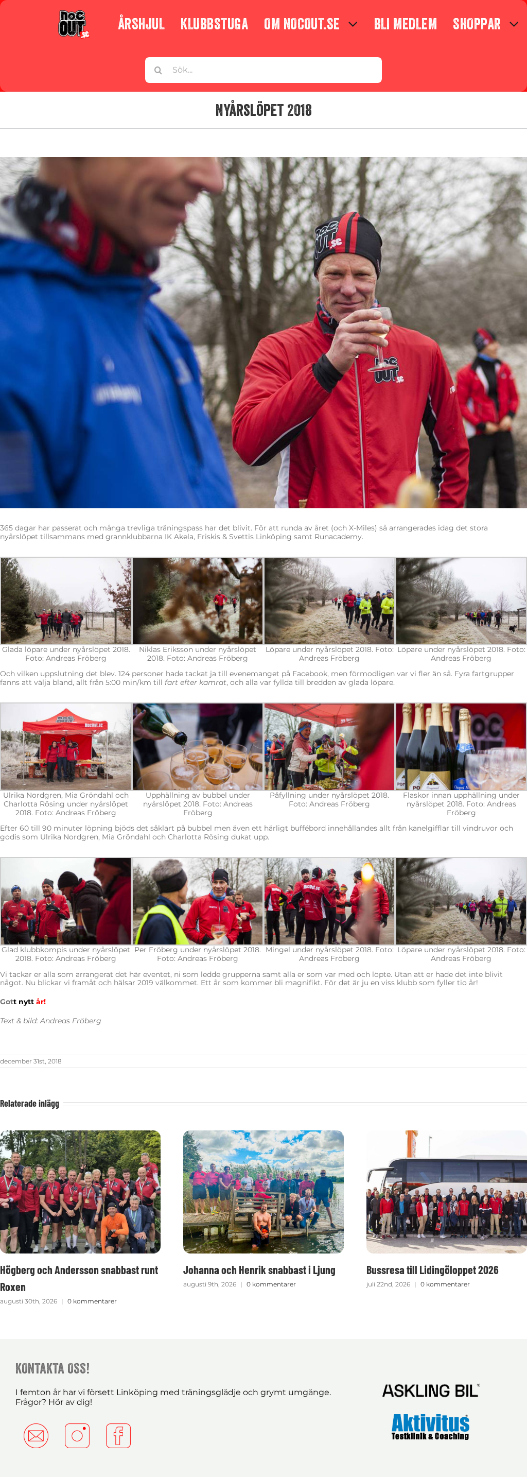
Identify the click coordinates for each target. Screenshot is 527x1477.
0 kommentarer (92, 1301)
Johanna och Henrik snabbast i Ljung (259, 1269)
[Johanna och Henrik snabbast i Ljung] (263, 1135)
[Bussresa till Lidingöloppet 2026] (446, 1135)
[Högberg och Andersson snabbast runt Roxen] (80, 1135)
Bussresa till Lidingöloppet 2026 (432, 1269)
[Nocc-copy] (73, 11)
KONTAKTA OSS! (52, 1368)
